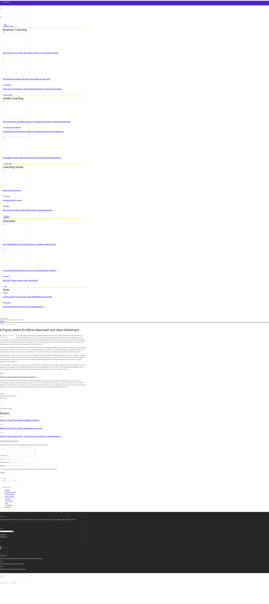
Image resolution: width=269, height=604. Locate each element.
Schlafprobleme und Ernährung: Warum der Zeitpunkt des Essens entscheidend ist (33, 131)
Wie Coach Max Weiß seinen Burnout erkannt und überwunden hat (27, 210)
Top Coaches (8, 505)
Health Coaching (8, 95)
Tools (5, 286)
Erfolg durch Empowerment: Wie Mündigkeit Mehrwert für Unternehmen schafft (32, 89)
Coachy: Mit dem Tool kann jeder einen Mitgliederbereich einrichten (27, 297)
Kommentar (3, 455)
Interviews (6, 217)
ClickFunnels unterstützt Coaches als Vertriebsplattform (23, 307)
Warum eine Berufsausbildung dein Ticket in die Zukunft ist (18, 377)
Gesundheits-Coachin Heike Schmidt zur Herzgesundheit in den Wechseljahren (32, 158)
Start (4, 589)
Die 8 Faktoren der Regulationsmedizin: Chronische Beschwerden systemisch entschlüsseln (37, 122)
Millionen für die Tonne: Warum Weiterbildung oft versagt (21, 428)
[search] (13, 531)
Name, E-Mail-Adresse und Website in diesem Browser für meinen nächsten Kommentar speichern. (29, 469)
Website (2, 466)
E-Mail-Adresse (4, 462)
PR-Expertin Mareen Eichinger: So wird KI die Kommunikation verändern (29, 270)
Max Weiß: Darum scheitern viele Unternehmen (20, 280)
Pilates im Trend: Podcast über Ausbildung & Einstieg (19, 420)
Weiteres (1, 323)
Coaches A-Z (6, 597)
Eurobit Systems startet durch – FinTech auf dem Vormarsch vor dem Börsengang (30, 436)
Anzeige (7, 490)
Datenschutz (3, 537)
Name (2, 459)
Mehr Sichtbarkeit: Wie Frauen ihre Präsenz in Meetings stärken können (29, 244)
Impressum (3, 534)
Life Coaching (9, 501)
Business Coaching (8, 26)
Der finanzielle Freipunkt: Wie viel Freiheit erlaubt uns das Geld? (26, 79)
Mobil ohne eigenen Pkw (12, 190)
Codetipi (13, 583)
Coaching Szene (8, 163)
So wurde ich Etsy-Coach (12, 200)
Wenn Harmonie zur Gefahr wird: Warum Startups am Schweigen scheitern (30, 53)
